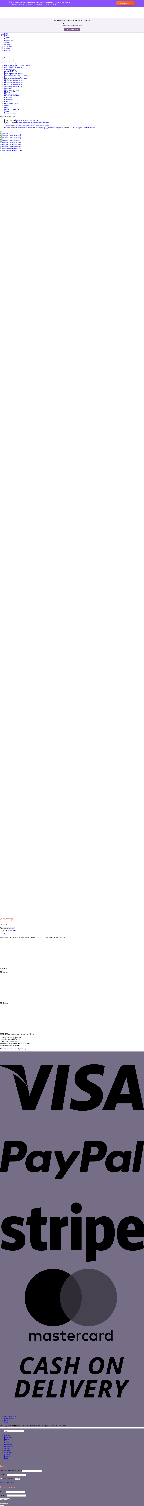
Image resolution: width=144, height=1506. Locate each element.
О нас (6, 1422)
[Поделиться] (5, 1503)
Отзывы (7, 1454)
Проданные (4, 35)
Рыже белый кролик (11, 103)
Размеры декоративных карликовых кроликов (32, 122)
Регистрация (5, 1499)
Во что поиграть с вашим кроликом (83, 128)
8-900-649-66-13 (125, 3)
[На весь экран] (3, 1503)
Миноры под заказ (10, 94)
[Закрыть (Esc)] (7, 1503)
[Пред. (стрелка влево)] (1, 1505)
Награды (7, 1456)
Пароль (3, 1475)
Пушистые (8, 101)
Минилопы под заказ (11, 90)
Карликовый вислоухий (12, 71)
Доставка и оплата (10, 1416)
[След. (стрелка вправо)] (3, 1505)
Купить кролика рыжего (13, 84)
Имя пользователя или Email (11, 1471)
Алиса (6, 126)
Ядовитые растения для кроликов (27, 120)
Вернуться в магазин (15, 74)
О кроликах (8, 1452)
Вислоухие (8, 1445)
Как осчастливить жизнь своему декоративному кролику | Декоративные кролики (33, 128)
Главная (7, 1435)
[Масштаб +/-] (1, 1503)
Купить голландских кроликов (15, 77)
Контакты (7, 1420)
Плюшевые (8, 98)
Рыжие (6, 1441)
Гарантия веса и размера (13, 67)
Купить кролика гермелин (13, 81)
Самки (6, 105)
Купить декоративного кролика (15, 79)
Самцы (6, 107)
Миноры (7, 92)
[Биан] (9, 47)
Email (2, 1491)
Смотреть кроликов (72, 29)
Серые (6, 37)
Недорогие (8, 96)
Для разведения (9, 69)
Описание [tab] (7, 934)
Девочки (7, 1448)
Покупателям (9, 1418)
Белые (6, 33)
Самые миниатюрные (12, 109)
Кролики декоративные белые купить (17, 75)
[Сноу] (9, 58)
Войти (17, 1479)
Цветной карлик (10, 113)
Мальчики (7, 1450)
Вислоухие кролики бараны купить (17, 65)
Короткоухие (8, 73)
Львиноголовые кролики (13, 86)
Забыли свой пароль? (7, 1482)
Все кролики (8, 1437)
